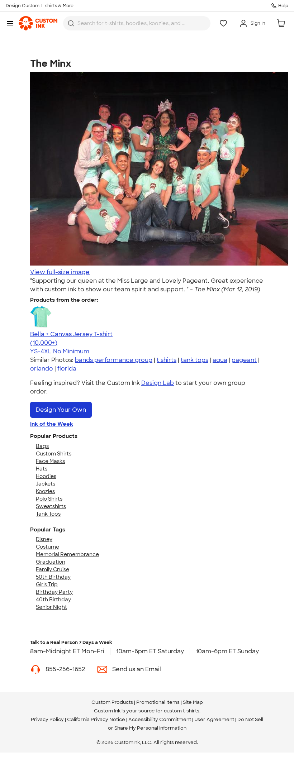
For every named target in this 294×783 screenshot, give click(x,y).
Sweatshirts (51, 506)
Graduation (50, 562)
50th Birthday (53, 577)
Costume (47, 547)
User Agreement (214, 719)
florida (66, 368)
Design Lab (157, 383)
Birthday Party (54, 592)
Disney (44, 539)
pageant (244, 360)
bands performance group (113, 360)
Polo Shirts (49, 499)
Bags (42, 446)
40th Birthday (53, 599)
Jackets (45, 484)
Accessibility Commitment (159, 719)
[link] (38, 23)
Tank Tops (48, 514)
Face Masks (50, 461)
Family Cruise (52, 569)
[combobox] (136, 23)
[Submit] (71, 23)
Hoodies (46, 476)
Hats (41, 468)
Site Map (193, 702)
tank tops (194, 360)
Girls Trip (47, 584)
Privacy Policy (47, 719)
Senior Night (51, 607)
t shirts (166, 360)
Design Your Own (61, 410)
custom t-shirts (181, 711)
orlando (41, 368)
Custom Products (112, 702)
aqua (220, 360)
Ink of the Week (51, 424)
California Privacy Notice (96, 719)
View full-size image (60, 272)
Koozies (45, 491)
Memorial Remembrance (67, 554)
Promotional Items (158, 702)
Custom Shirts (53, 453)
